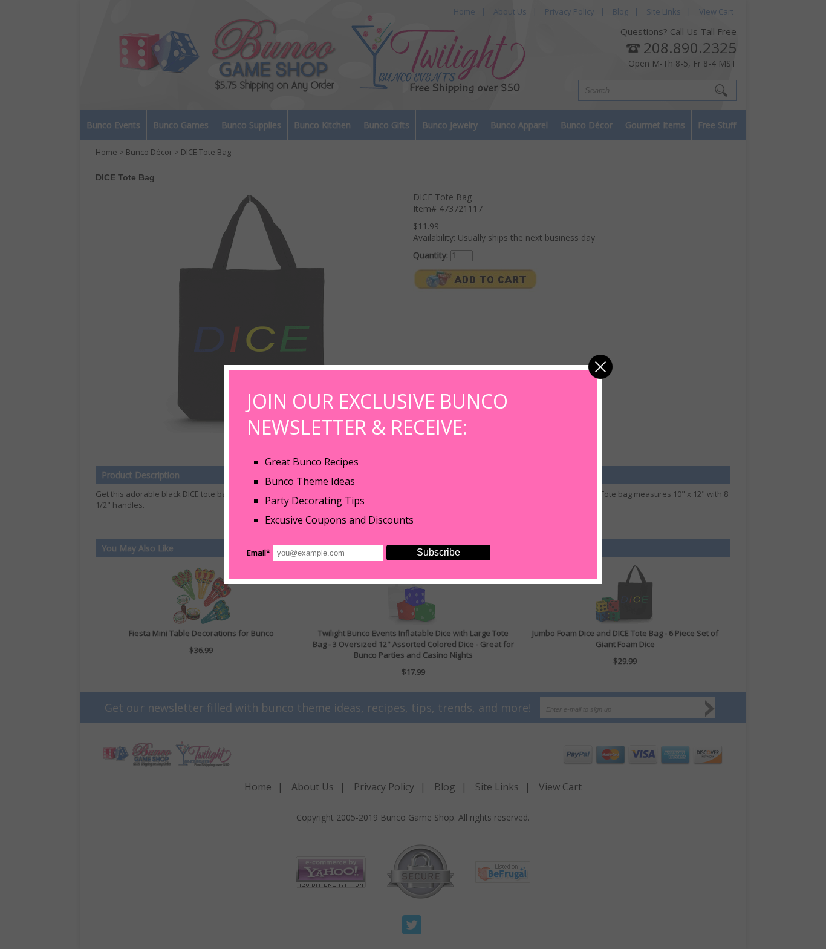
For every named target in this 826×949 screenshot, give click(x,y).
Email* (258, 552)
